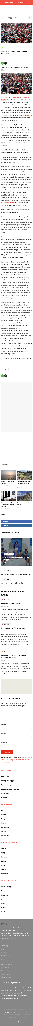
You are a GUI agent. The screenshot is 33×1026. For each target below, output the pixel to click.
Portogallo (4, 857)
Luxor (28, 115)
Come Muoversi (6, 978)
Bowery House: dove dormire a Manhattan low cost (7, 504)
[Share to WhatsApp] (2, 63)
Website (4, 742)
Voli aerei (4, 797)
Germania (4, 874)
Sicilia (3, 903)
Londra (3, 814)
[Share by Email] (5, 63)
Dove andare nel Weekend (10, 789)
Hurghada (16, 97)
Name (3, 724)
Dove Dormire (5, 974)
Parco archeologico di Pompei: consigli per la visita (24, 483)
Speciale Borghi (6, 785)
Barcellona (5, 835)
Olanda (3, 861)
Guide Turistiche (6, 964)
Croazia (3, 869)
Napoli (3, 831)
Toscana (4, 891)
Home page (5, 946)
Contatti (3, 959)
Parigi (3, 819)
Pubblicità (4, 952)
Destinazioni (5, 967)
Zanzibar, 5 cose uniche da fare (14, 603)
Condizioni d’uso (6, 956)
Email (3, 733)
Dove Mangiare (6, 971)
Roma (3, 810)
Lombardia (5, 912)
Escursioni (5, 793)
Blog (2, 949)
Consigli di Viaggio (7, 781)
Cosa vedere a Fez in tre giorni (13, 628)
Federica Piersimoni (10, 1012)
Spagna (3, 853)
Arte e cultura (5, 776)
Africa (4, 369)
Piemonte (4, 895)
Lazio (3, 899)
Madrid (3, 823)
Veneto (3, 907)
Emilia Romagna (6, 887)
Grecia (3, 848)
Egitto (12, 369)
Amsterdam (5, 827)
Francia (3, 865)
